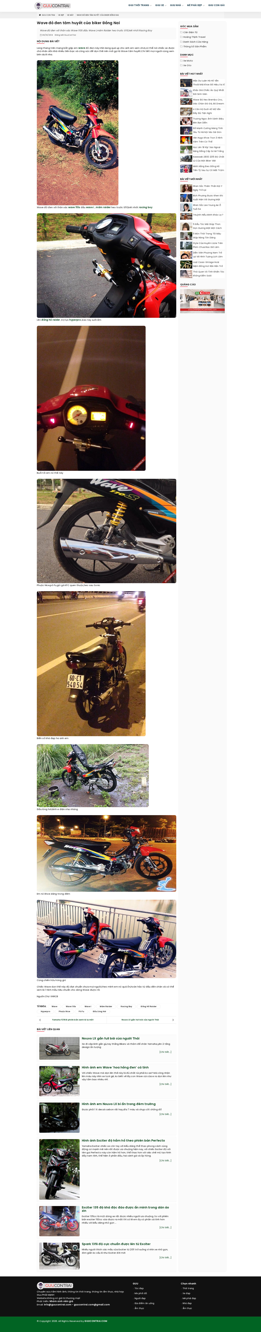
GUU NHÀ (175, 5)
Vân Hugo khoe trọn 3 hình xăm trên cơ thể (208, 140)
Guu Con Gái (216, 5)
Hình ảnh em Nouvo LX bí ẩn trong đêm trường (119, 1104)
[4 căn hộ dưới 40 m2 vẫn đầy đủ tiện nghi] (186, 112)
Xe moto (188, 61)
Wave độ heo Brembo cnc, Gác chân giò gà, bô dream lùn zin (208, 104)
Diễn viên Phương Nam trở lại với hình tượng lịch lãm (208, 255)
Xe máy (70, 15)
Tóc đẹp (139, 1288)
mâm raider (103, 207)
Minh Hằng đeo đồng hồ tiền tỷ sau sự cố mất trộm (208, 168)
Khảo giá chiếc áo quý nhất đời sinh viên (208, 92)
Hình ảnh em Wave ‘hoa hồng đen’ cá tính (115, 1067)
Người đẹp (140, 1298)
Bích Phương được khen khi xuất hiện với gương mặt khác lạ (208, 200)
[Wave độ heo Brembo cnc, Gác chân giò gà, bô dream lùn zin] (186, 101)
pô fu (81, 1012)
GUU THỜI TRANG (138, 5)
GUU (135, 1283)
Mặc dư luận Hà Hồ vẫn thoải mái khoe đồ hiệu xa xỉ (209, 83)
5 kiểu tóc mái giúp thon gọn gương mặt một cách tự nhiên (207, 228)
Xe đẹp (61, 15)
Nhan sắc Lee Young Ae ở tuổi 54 (207, 207)
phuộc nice (64, 1012)
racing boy (145, 207)
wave (81, 48)
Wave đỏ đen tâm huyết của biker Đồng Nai (98, 15)
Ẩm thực (139, 1308)
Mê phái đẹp (189, 1298)
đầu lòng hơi (99, 1012)
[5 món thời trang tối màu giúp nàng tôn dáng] (186, 239)
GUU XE (159, 5)
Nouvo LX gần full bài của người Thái (140, 1020)
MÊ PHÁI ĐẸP (194, 5)
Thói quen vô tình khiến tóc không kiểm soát (208, 274)
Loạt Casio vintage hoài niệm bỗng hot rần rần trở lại (208, 266)
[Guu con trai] (53, 6)
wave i (90, 207)
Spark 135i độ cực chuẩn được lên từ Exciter (116, 1244)
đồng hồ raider (50, 320)
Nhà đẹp (187, 1303)
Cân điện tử (190, 32)
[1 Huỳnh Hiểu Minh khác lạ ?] (186, 216)
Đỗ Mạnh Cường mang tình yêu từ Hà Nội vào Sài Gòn (208, 130)
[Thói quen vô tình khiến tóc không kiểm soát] (186, 274)
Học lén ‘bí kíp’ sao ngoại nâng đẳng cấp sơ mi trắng (208, 149)
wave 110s (74, 207)
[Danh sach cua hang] (202, 301)
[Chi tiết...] (166, 1052)
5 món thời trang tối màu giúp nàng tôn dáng (207, 236)
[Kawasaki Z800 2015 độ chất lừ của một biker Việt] (186, 158)
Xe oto (187, 65)
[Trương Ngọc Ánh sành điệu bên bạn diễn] (186, 121)
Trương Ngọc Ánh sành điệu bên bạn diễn (208, 121)
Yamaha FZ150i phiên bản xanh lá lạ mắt (72, 1020)
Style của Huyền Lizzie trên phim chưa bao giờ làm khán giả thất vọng (208, 247)
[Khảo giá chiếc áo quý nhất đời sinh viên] (186, 95)
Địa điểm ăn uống (144, 1303)
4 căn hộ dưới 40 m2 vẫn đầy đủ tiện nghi (207, 111)
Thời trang (188, 1288)
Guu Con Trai (48, 15)
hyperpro (75, 320)
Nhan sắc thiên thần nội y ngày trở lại (207, 188)
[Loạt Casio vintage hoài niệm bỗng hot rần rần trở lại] (186, 267)
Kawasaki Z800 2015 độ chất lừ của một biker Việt (208, 159)
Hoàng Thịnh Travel (194, 37)
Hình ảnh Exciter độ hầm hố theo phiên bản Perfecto (123, 1140)
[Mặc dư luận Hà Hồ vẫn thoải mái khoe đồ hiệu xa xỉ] (186, 85)
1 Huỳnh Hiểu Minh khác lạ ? (208, 215)
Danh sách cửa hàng (195, 42)
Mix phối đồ (141, 1293)
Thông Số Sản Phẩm (195, 46)
